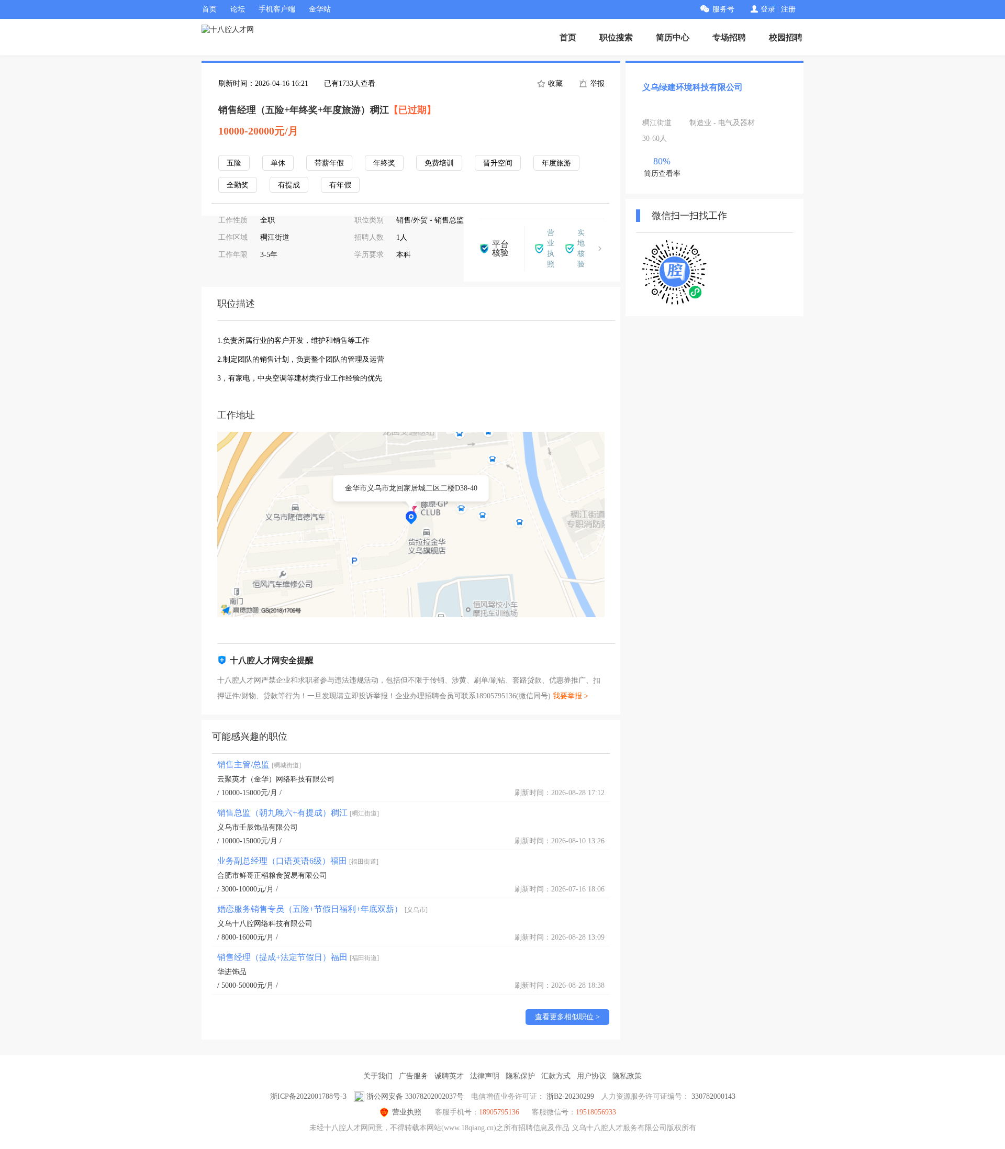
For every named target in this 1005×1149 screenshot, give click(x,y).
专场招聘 (729, 37)
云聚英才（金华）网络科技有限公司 (275, 779)
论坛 (237, 9)
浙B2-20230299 (570, 1096)
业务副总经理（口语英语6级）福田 (297, 860)
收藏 (554, 83)
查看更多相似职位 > (567, 1017)
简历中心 (672, 37)
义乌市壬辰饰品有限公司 (257, 827)
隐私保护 (520, 1076)
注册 (788, 9)
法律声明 (484, 1076)
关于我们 (378, 1076)
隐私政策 (627, 1076)
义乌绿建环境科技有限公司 (692, 87)
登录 (768, 9)
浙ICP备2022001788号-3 (308, 1096)
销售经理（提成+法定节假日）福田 (298, 957)
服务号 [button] (723, 9)
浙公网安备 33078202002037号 (415, 1096)
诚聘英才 (449, 1076)
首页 (209, 9)
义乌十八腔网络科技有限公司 (264, 924)
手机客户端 (277, 9)
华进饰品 (232, 972)
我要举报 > (570, 696)
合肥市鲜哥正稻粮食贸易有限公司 (272, 875)
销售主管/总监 (259, 764)
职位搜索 (616, 37)
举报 (596, 83)
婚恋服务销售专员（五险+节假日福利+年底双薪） (322, 909)
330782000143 (713, 1096)
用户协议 (591, 1076)
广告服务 (413, 1076)
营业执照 (406, 1112)
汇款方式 (556, 1076)
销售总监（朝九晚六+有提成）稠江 (298, 812)
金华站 (320, 9)
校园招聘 (785, 37)
